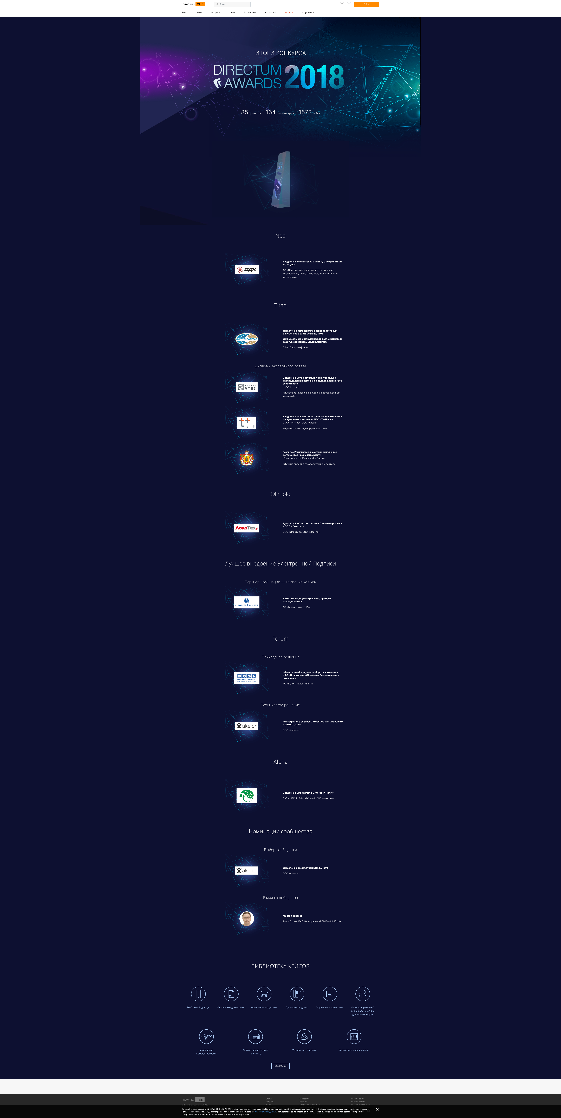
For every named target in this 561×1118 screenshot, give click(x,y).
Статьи (198, 12)
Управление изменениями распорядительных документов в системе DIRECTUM (310, 332)
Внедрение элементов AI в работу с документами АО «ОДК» (312, 263)
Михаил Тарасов (292, 915)
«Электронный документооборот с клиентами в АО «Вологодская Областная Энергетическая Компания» (311, 675)
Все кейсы (280, 1065)
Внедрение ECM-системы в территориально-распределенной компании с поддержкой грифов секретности (312, 380)
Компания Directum (193, 1105)
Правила (303, 1101)
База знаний (250, 12)
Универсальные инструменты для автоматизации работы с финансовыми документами (312, 340)
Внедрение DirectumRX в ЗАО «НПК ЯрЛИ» (308, 792)
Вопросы (215, 12)
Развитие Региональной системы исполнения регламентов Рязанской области (310, 453)
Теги (184, 12)
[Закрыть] (377, 1109)
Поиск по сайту (357, 1099)
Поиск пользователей (360, 1104)
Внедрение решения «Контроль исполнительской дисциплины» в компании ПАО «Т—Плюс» (312, 418)
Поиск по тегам (357, 1101)
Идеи (232, 12)
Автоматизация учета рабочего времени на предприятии (307, 600)
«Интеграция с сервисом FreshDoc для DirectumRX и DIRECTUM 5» (313, 723)
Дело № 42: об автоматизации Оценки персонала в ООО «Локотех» (312, 525)
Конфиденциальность (309, 1104)
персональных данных (265, 1112)
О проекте (304, 1099)
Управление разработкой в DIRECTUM (305, 867)
